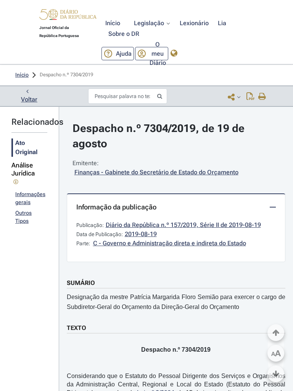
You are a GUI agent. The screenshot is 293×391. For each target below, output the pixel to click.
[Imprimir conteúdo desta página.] (262, 97)
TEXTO (76, 327)
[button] (68, 15)
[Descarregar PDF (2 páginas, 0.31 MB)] (250, 97)
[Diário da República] (68, 16)
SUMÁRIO (81, 282)
